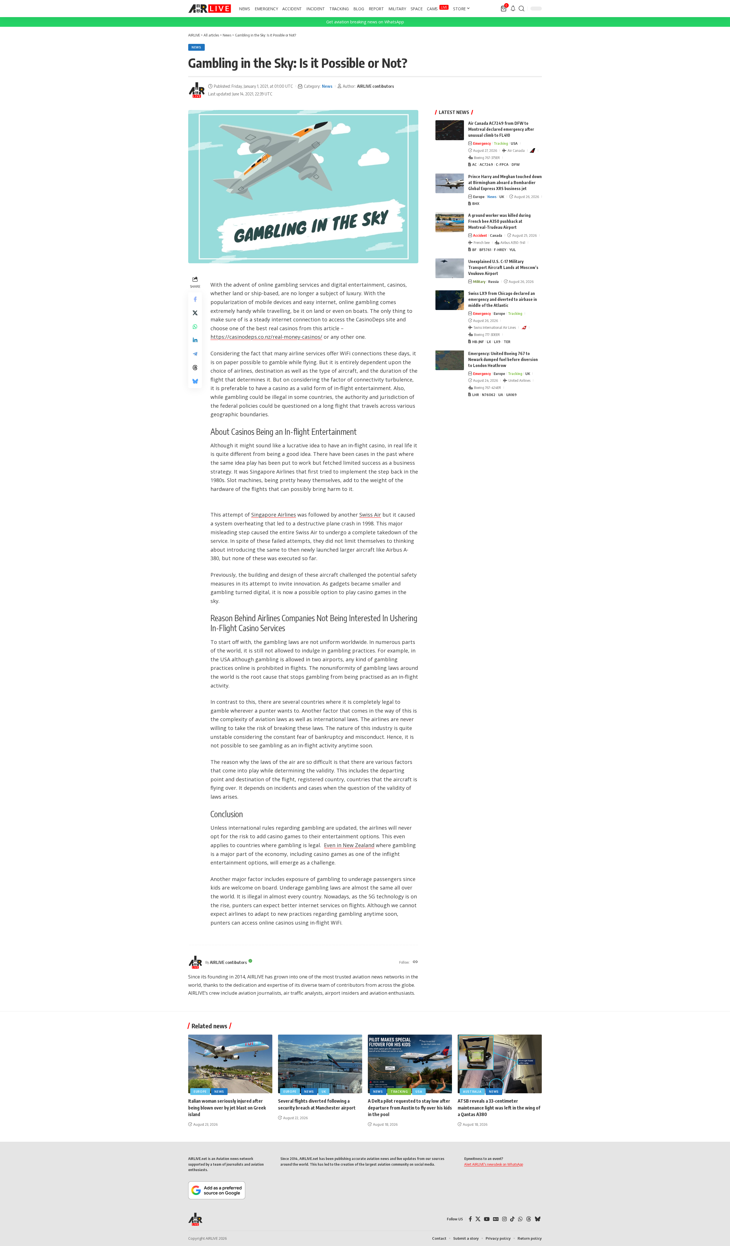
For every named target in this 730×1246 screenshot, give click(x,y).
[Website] (415, 962)
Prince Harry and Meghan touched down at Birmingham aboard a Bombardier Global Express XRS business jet (505, 182)
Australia (472, 1091)
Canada (496, 235)
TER (507, 341)
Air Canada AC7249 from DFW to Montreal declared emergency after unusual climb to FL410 (501, 129)
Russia (493, 281)
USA (514, 143)
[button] (521, 8)
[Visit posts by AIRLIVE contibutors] (196, 90)
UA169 (511, 394)
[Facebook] (470, 1219)
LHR (475, 394)
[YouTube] (486, 1219)
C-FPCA (502, 164)
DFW (516, 164)
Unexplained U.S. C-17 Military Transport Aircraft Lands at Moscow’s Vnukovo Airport (503, 267)
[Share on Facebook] (195, 299)
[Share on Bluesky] (195, 381)
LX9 (497, 341)
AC (474, 164)
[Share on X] (195, 313)
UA (500, 394)
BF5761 (485, 249)
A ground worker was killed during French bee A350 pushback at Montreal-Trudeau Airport (499, 221)
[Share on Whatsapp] (195, 326)
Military (479, 281)
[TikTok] (512, 1219)
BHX (475, 203)
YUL (512, 249)
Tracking (501, 143)
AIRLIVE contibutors (375, 86)
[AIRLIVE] (209, 8)
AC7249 (486, 164)
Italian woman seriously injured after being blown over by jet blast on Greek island (227, 1107)
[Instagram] (504, 1219)
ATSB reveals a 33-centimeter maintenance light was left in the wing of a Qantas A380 (499, 1107)
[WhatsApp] (520, 1219)
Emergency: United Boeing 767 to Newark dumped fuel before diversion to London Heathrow (503, 359)
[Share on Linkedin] (195, 340)
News (196, 47)
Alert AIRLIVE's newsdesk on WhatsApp (493, 1164)
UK (501, 196)
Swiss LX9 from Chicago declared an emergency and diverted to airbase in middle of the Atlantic (502, 299)
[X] (478, 1219)
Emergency (482, 143)
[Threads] (529, 1219)
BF (474, 249)
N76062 (488, 394)
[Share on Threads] (195, 367)
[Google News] (496, 1219)
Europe (478, 196)
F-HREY (500, 249)
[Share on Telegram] (195, 354)
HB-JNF (478, 341)
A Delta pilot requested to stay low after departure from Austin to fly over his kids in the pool (410, 1107)
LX (489, 341)
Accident (480, 235)
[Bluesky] (537, 1219)
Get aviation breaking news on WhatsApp (365, 22)
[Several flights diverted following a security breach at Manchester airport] (320, 1064)
